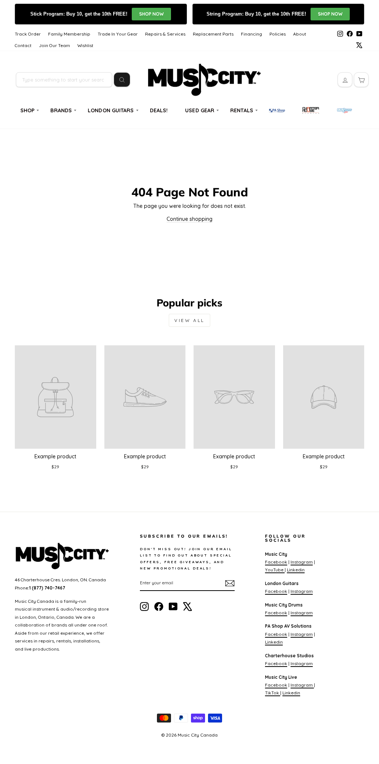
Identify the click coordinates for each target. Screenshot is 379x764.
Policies (277, 34)
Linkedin (296, 569)
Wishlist (85, 45)
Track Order (28, 34)
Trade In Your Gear (118, 34)
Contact (23, 45)
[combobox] (64, 79)
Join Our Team (54, 45)
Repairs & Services (165, 34)
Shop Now (151, 14)
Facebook (276, 562)
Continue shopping (189, 219)
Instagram (302, 562)
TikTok (272, 692)
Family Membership (69, 34)
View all (189, 320)
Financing (251, 34)
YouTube (275, 569)
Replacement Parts (213, 34)
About (299, 34)
